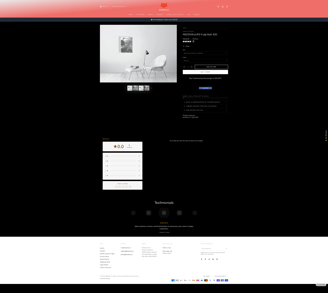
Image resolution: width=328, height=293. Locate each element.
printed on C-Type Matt (190, 117)
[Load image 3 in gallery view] (141, 88)
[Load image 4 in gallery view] (146, 88)
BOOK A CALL (167, 248)
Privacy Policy (104, 256)
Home (184, 28)
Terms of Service (105, 267)
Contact (102, 251)
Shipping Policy (105, 262)
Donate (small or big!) (107, 254)
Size (184, 50)
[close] (326, 19)
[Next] (198, 213)
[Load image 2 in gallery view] (135, 88)
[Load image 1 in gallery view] (129, 88)
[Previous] (129, 213)
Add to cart (211, 67)
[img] (187, 42)
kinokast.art (107, 276)
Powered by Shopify (105, 278)
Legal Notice (104, 265)
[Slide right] (152, 88)
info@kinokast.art (126, 248)
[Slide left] (125, 88)
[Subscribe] (227, 248)
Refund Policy (104, 259)
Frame (184, 57)
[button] (218, 6)
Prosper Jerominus (188, 31)
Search (102, 248)
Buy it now (205, 72)
